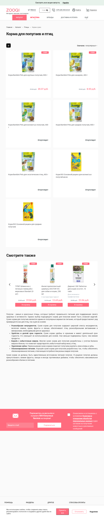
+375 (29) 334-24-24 (63, 10)
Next (95, 287)
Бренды (50, 17)
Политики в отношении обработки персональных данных (82, 418)
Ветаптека (34, 17)
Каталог (19, 17)
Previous (10, 289)
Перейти (66, 3)
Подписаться (49, 425)
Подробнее (94, 512)
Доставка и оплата (69, 17)
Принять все (62, 511)
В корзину (28, 95)
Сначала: (81, 46)
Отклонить (79, 512)
